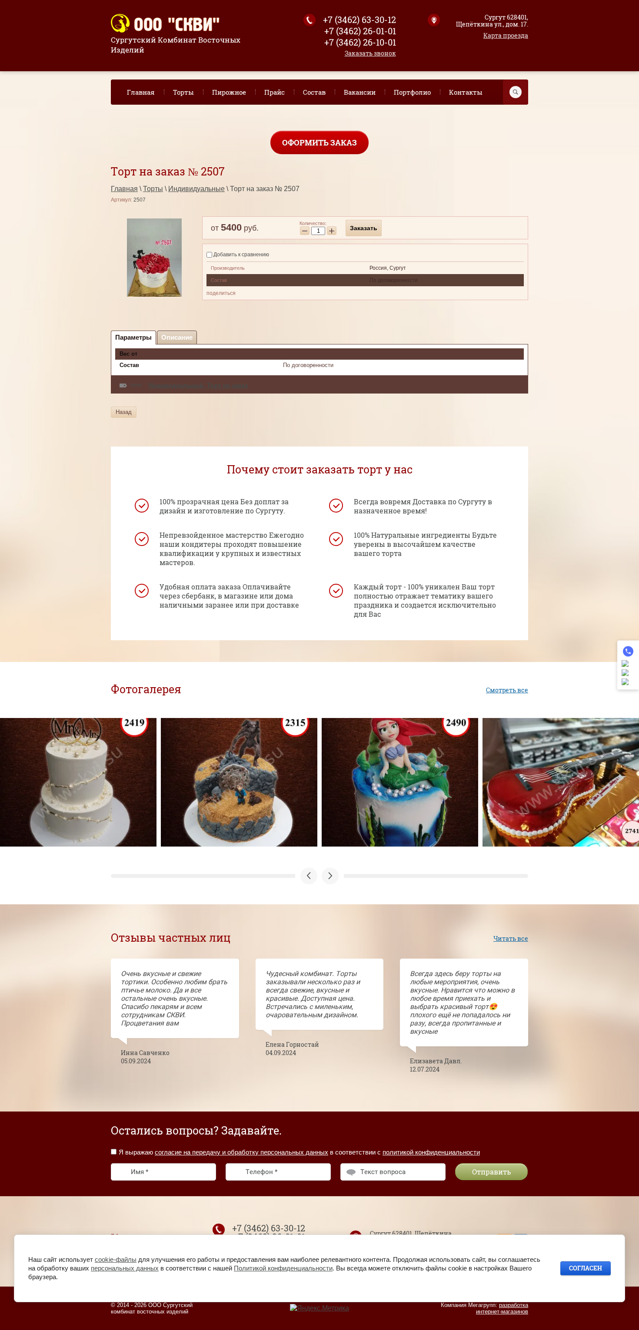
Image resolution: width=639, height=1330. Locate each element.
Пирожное (229, 92)
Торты (183, 92)
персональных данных (125, 1268)
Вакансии (360, 92)
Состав (314, 92)
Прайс (274, 92)
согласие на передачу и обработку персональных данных (241, 1152)
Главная (141, 92)
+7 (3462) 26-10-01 (360, 42)
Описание (177, 337)
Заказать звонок (370, 53)
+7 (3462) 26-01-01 (360, 30)
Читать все (510, 938)
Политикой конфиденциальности (283, 1268)
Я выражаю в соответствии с (299, 1152)
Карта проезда (505, 35)
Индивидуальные (196, 188)
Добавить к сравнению (240, 254)
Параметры (133, 337)
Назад (124, 412)
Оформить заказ (319, 142)
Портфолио (412, 92)
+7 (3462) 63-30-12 (359, 19)
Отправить (491, 1171)
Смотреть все (507, 690)
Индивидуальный (176, 385)
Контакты (466, 92)
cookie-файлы (115, 1259)
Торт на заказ (227, 385)
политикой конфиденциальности (431, 1152)
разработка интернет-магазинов (502, 1308)
